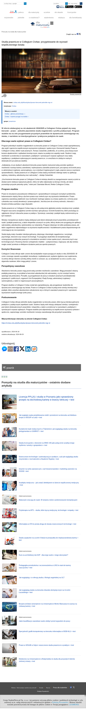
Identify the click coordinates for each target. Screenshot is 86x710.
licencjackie (71, 12)
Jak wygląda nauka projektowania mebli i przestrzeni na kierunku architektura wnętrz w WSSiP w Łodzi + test (47, 416)
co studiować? (34, 18)
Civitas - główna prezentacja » (15, 114)
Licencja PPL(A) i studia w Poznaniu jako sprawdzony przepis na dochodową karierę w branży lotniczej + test (46, 398)
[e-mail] (10, 350)
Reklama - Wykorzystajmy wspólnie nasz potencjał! (23, 687)
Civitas (14, 106)
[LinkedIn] (28, 350)
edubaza (61, 18)
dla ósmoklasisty (75, 18)
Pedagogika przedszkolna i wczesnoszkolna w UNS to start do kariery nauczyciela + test (45, 566)
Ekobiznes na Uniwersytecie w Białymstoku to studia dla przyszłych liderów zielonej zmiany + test (47, 660)
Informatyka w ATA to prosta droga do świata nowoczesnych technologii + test (47, 524)
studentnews (49, 18)
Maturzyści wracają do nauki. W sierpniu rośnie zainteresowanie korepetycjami (48, 500)
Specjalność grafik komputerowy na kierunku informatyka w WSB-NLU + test (47, 631)
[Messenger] (4, 350)
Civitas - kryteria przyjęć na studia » (16, 116)
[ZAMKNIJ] (74, 704)
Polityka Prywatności (43, 691)
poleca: (21, 12)
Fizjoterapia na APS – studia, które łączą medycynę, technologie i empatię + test (48, 510)
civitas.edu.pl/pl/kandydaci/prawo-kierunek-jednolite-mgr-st (32, 102)
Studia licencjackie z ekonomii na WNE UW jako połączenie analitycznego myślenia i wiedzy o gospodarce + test (46, 444)
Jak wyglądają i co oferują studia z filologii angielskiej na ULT (41, 577)
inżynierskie (8, 18)
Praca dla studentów (60, 687)
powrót (8, 367)
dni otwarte (59, 12)
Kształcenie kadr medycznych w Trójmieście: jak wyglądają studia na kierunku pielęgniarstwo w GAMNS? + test (48, 430)
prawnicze (12, 121)
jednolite (21, 18)
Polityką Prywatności (60, 702)
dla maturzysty (33, 12)
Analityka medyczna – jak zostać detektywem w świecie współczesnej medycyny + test (49, 484)
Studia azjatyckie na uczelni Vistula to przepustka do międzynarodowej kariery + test (48, 539)
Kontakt (41, 687)
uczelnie (47, 12)
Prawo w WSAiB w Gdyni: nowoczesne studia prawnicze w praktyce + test (46, 645)
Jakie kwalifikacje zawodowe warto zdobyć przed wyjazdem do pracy (44, 621)
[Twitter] (22, 350)
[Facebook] (16, 350)
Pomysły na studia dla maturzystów (14, 32)
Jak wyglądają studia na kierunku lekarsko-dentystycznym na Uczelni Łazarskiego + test (44, 591)
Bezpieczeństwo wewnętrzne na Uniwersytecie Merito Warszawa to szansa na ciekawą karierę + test (48, 605)
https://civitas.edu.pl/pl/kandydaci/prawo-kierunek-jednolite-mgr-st (26, 323)
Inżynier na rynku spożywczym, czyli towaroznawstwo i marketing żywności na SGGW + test (48, 470)
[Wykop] (34, 350)
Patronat (48, 687)
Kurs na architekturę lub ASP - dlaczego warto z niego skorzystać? (43, 555)
